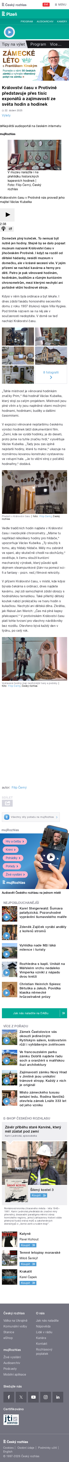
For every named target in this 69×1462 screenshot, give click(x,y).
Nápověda (43, 1326)
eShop (8, 1338)
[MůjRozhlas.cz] (7, 134)
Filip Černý (23, 185)
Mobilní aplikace (14, 1374)
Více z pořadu (15, 1026)
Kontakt (41, 1344)
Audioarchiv (45, 21)
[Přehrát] (7, 215)
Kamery (62, 21)
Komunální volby (15, 1326)
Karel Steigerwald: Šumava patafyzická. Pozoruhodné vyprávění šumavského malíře (43, 912)
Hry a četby (13, 841)
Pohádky (11, 858)
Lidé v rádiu (44, 1332)
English (7, 1451)
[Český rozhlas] (14, 4)
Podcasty (10, 1369)
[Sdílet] (10, 229)
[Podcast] (3, 229)
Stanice (8, 1332)
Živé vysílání (14, 874)
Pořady (10, 866)
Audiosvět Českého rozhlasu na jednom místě (31, 892)
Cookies (8, 1447)
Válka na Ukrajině (15, 1320)
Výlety (6, 115)
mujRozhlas (10, 830)
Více (56, 44)
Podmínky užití (47, 1447)
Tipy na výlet (13, 44)
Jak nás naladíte (47, 1320)
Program (27, 21)
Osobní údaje (25, 1447)
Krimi (9, 850)
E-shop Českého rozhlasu (26, 1118)
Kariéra (41, 1338)
